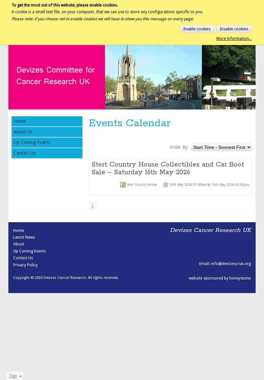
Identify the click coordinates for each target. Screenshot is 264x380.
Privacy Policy (25, 264)
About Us (23, 131)
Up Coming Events (32, 142)
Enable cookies (197, 28)
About (18, 244)
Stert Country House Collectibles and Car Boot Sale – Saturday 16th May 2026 (167, 168)
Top (13, 375)
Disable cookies (234, 28)
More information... (234, 38)
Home (19, 121)
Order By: (179, 147)
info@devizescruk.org (231, 263)
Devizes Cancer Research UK (40, 52)
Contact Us (24, 153)
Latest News (24, 237)
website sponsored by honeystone (220, 278)
